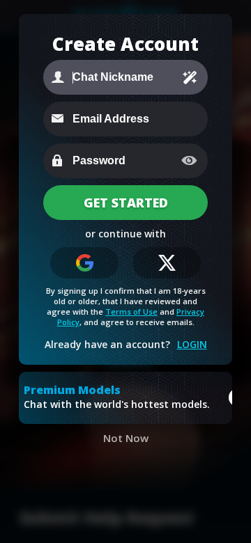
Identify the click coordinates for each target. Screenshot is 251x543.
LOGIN (192, 344)
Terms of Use (131, 311)
